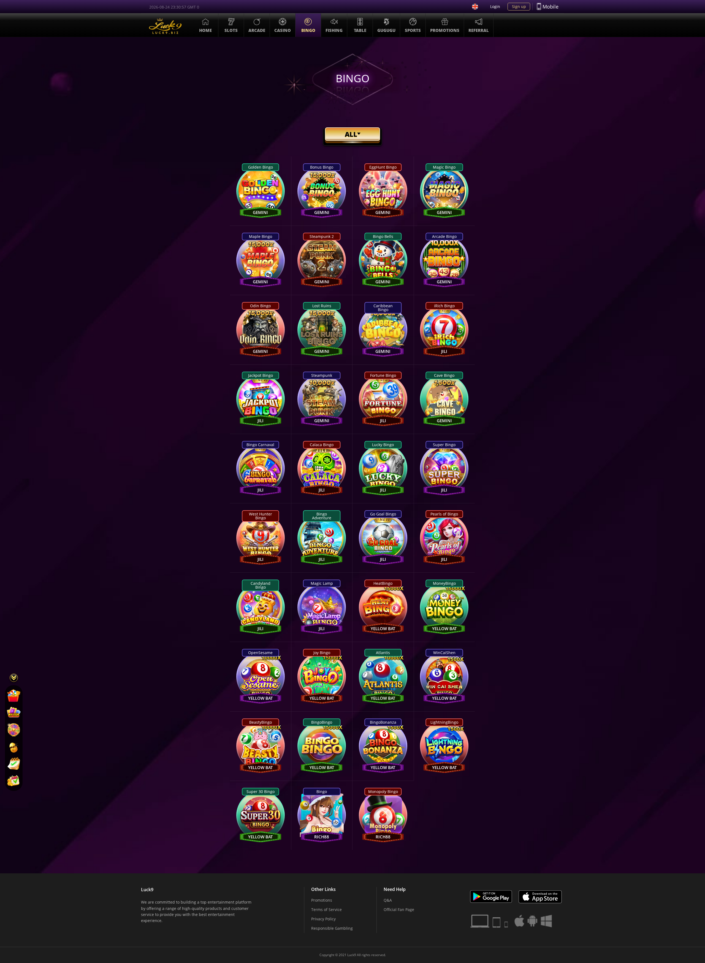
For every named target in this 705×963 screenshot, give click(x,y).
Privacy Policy (323, 918)
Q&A (388, 900)
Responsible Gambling (332, 928)
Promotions (321, 900)
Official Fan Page (399, 909)
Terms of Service (326, 909)
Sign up (519, 6)
